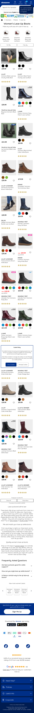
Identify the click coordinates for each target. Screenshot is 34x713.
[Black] (6, 66)
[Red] (23, 103)
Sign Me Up (17, 612)
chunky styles (24, 521)
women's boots (19, 546)
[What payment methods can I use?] (17, 635)
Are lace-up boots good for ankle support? (13, 566)
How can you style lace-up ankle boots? (16, 571)
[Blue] (13, 287)
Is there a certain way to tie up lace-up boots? (15, 576)
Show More (25, 500)
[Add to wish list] (13, 69)
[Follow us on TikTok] (28, 646)
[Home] (2, 20)
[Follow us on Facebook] (6, 646)
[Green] (26, 103)
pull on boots (14, 521)
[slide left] (3, 591)
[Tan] (23, 399)
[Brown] (23, 140)
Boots (16, 20)
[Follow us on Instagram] (17, 646)
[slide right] (31, 591)
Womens (8, 20)
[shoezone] (5, 2)
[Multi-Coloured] (6, 436)
